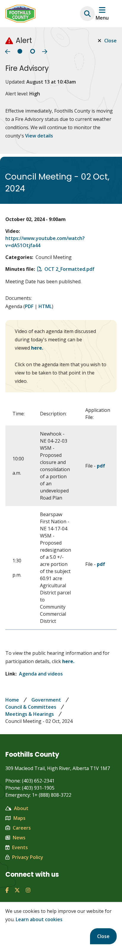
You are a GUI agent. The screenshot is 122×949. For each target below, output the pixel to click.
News (19, 837)
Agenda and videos (41, 673)
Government (46, 700)
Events (20, 847)
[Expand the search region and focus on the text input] (87, 13)
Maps (19, 818)
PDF (29, 306)
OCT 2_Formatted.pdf (69, 269)
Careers (22, 828)
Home (12, 700)
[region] (60, 516)
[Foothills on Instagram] (28, 890)
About (21, 808)
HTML (45, 306)
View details (39, 135)
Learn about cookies (39, 919)
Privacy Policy (27, 857)
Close (103, 936)
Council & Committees (30, 707)
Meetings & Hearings (29, 714)
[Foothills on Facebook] (7, 890)
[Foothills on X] (17, 890)
